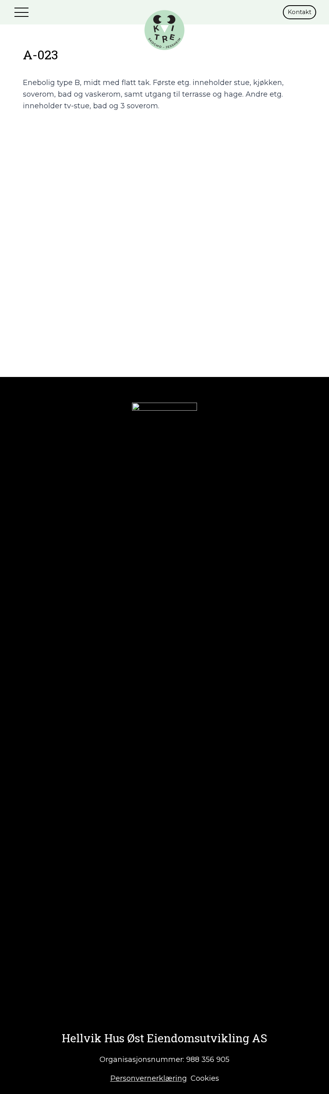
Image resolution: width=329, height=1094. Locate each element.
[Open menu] (22, 12)
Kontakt (299, 12)
